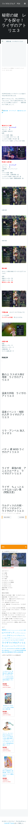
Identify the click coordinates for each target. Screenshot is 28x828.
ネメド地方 (4, 578)
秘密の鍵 (18, 513)
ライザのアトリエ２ (8, 646)
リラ (23, 646)
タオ (9, 635)
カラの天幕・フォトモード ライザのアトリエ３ (13, 615)
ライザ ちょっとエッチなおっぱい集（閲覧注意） (14, 607)
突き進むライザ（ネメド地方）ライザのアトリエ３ (14, 613)
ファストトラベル (15, 638)
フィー (20, 638)
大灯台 (14, 648)
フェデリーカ (8, 640)
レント (4, 648)
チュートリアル (15, 635)
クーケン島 (4, 575)
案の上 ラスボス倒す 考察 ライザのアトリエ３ (14, 595)
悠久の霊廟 (4, 650)
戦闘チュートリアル (10, 650)
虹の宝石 (13, 652)
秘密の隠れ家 (5, 652)
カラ (20, 630)
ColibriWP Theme (9, 823)
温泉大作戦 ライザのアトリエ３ (10, 597)
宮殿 (16, 648)
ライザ (3, 70)
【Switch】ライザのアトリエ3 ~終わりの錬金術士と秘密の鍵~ (8, 707)
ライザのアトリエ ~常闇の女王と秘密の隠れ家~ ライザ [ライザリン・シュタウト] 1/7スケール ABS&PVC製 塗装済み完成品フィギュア (8, 676)
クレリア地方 (5, 576)
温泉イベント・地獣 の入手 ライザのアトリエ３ (13, 599)
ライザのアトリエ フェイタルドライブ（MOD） (13, 620)
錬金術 (20, 652)
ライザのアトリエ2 (6, 584)
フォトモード (16, 640)
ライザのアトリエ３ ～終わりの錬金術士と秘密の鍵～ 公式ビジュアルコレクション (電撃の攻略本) (8, 772)
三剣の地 (8, 648)
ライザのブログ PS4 (11, 3)
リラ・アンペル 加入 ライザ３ (9, 600)
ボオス (22, 640)
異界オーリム (5, 589)
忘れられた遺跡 (21, 648)
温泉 (20, 650)
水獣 (15, 650)
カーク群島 (4, 573)
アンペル (8, 630)
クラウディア (8, 632)
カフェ (17, 630)
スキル (22, 633)
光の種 (11, 648)
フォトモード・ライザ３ (7, 580)
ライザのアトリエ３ (19, 68)
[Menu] (25, 3)
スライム (5, 635)
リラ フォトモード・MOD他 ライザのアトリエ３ (14, 616)
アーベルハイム (13, 630)
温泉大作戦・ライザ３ (7, 587)
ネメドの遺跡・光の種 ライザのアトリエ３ (12, 618)
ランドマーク (18, 646)
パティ (9, 638)
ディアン (23, 635)
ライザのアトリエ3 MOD (8, 567)
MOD (4, 630)
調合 (17, 652)
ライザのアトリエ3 (11, 513)
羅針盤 (9, 652)
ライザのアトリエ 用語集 (8, 68)
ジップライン (17, 633)
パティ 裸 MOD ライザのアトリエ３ (10, 602)
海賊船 (17, 650)
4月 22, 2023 (9, 70)
